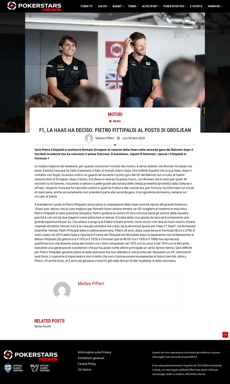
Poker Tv (86, 6)
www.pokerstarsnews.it (170, 365)
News (117, 121)
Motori (115, 114)
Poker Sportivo (173, 6)
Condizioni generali (91, 358)
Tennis (132, 6)
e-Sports (196, 6)
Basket (117, 6)
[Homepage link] (34, 6)
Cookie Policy (87, 364)
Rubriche (214, 6)
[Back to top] (225, 335)
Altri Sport (150, 6)
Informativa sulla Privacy (94, 352)
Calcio (102, 6)
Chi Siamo (84, 370)
